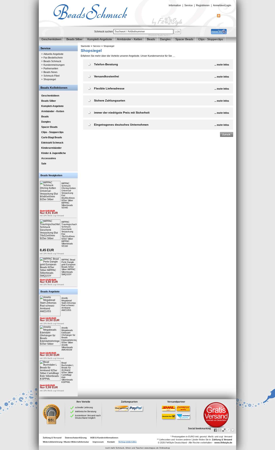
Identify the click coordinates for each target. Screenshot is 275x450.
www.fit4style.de (223, 442)
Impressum (98, 442)
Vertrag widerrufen (127, 442)
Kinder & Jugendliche (53, 153)
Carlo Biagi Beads (51, 137)
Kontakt (111, 442)
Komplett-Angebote (99, 39)
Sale (43, 163)
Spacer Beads (184, 39)
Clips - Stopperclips (210, 39)
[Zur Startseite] (137, 26)
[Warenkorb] (219, 33)
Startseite (85, 46)
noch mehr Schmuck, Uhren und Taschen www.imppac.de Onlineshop (137, 448)
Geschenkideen (51, 39)
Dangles (165, 39)
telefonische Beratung (85, 411)
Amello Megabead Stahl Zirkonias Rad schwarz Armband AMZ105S (68, 304)
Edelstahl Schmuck (52, 142)
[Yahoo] (228, 430)
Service (96, 46)
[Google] (232, 430)
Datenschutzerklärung (76, 438)
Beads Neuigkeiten (51, 175)
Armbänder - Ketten (129, 39)
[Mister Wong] (219, 430)
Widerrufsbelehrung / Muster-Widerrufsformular (66, 442)
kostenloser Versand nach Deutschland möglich (88, 416)
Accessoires (48, 158)
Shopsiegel (108, 46)
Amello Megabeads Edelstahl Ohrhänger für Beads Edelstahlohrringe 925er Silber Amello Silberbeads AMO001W (69, 339)
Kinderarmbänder (51, 148)
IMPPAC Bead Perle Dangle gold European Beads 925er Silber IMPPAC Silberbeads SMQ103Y (68, 267)
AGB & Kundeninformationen (104, 438)
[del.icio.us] (223, 430)
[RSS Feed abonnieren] (218, 16)
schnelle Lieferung (84, 407)
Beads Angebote (50, 291)
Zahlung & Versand (52, 438)
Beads (151, 39)
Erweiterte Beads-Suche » (159, 35)
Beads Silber (74, 39)
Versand (60, 216)
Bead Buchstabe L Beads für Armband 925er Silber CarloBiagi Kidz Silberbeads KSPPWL (67, 372)
